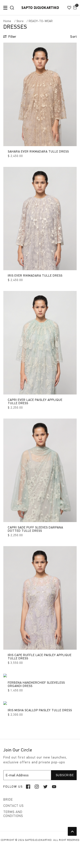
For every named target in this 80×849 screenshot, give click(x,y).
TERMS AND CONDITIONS (13, 814)
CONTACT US (13, 806)
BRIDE (8, 800)
